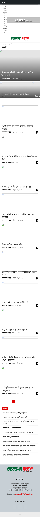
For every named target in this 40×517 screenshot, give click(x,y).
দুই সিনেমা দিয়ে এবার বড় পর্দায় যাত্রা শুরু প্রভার (16, 441)
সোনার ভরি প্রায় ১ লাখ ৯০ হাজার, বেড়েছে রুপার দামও (18, 432)
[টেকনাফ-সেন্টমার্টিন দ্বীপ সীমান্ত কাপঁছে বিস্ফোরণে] (20, 66)
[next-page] (25, 401)
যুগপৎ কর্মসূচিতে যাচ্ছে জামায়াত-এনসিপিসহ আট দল (17, 450)
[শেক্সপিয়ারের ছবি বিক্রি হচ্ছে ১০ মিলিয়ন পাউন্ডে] (20, 114)
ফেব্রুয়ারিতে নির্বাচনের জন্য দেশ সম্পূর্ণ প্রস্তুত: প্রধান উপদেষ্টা (18, 422)
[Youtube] (25, 507)
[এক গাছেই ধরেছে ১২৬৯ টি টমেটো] (20, 291)
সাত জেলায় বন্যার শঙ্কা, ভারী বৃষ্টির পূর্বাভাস (15, 413)
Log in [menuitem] (3, 2)
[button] (3, 39)
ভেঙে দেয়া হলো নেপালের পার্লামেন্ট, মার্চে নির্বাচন (16, 455)
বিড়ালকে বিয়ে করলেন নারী (12, 244)
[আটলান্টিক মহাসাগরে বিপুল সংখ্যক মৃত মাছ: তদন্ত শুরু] (20, 376)
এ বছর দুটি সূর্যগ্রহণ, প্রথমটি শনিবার (16, 186)
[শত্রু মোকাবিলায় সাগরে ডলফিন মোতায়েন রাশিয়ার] (20, 202)
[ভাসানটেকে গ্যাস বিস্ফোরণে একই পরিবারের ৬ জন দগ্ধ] (16, 94)
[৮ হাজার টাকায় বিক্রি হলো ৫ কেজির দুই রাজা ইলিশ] (20, 145)
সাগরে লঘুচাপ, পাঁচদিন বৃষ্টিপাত (11, 437)
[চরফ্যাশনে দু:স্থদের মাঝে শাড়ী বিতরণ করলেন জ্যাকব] (20, 260)
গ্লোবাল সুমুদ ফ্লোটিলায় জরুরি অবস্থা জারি (15, 417)
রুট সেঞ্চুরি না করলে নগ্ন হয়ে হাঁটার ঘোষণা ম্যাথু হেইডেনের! (19, 446)
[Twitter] (20, 507)
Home (4, 44)
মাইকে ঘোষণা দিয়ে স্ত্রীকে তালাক (14, 329)
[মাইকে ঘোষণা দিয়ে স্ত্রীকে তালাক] (20, 318)
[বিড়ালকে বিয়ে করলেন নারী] (20, 233)
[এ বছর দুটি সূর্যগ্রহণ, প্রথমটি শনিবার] (20, 175)
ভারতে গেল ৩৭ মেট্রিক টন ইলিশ (12, 428)
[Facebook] (15, 507)
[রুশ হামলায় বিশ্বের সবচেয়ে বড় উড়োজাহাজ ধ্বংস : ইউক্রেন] (20, 346)
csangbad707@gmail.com (24, 494)
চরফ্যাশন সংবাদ (6, 79)
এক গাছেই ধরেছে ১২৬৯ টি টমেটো (15, 302)
